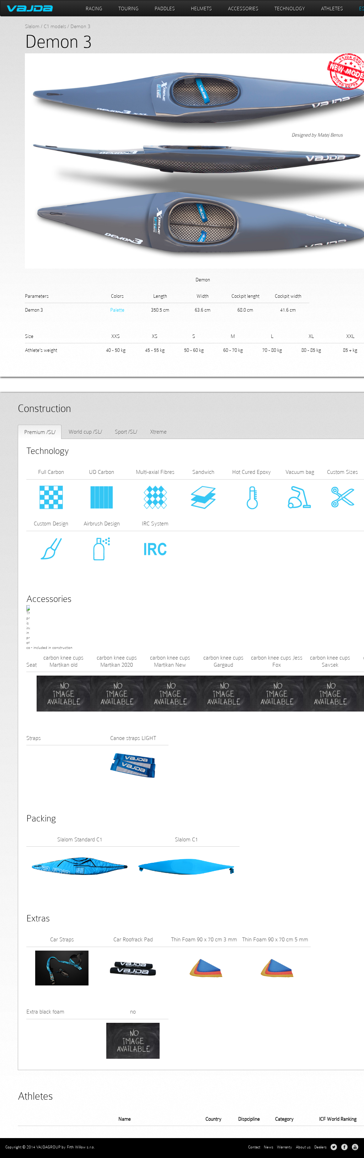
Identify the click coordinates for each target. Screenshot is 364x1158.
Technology (289, 8)
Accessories (243, 8)
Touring (128, 8)
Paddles (165, 8)
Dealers (320, 1146)
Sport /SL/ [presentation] (126, 431)
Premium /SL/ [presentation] (39, 432)
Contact (254, 1146)
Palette (117, 310)
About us (303, 1146)
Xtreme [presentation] (158, 431)
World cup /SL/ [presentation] (85, 431)
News (268, 1146)
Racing (94, 8)
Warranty (284, 1146)
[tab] (39, 432)
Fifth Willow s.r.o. (81, 1146)
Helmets (201, 8)
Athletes (332, 8)
